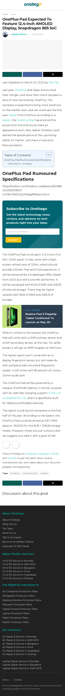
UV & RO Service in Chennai (17, 578)
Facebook (31, 453)
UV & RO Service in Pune (16, 571)
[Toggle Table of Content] (47, 154)
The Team (7, 528)
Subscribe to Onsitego (20, 163)
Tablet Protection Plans (15, 617)
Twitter (55, 453)
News (13, 14)
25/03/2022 (37, 34)
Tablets (44, 473)
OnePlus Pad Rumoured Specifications (27, 159)
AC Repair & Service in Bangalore (20, 643)
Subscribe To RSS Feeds (15, 546)
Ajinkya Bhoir (19, 34)
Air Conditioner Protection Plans (20, 591)
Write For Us (9, 533)
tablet (13, 115)
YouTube (12, 458)
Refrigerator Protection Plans (18, 595)
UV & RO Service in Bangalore (18, 567)
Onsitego (14, 685)
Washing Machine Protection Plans (21, 600)
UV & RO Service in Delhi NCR (18, 564)
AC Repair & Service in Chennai (19, 654)
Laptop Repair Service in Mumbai (20, 661)
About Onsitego (11, 519)
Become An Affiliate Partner (18, 541)
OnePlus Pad (25, 120)
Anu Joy (54, 82)
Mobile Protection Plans (15, 622)
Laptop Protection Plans (15, 613)
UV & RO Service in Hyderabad (19, 574)
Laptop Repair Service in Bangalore (21, 664)
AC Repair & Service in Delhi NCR (20, 640)
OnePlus (20, 90)
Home (5, 14)
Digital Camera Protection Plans (20, 609)
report (6, 120)
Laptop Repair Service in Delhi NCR (21, 668)
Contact (18, 679)
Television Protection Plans (17, 604)
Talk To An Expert (11, 537)
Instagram (44, 453)
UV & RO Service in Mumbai (17, 560)
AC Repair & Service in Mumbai (19, 636)
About (5, 679)
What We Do (9, 524)
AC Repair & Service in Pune (17, 647)
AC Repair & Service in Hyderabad (20, 650)
